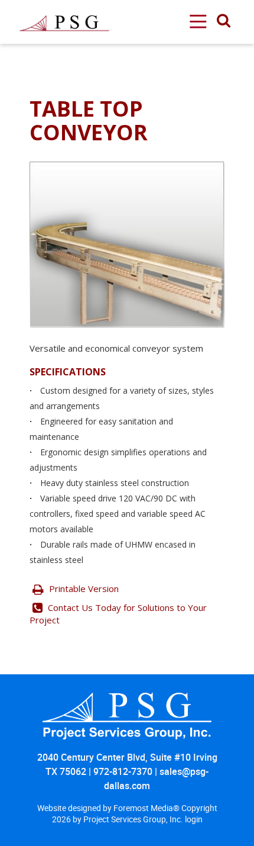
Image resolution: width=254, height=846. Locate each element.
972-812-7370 (122, 771)
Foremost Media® (147, 807)
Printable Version (83, 588)
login (194, 819)
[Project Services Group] (64, 6)
